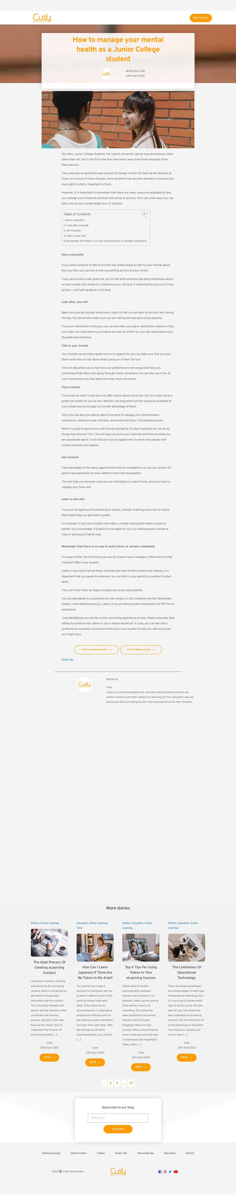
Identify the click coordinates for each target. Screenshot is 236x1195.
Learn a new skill (76, 236)
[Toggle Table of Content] (143, 214)
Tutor (80, 928)
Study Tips (68, 659)
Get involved (73, 230)
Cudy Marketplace (73, 618)
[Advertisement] (118, 5)
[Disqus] (118, 763)
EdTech (35, 923)
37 (131, 1083)
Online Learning (49, 923)
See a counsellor (75, 220)
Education (82, 923)
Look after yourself (77, 225)
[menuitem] (51, 1153)
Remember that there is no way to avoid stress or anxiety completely (106, 241)
